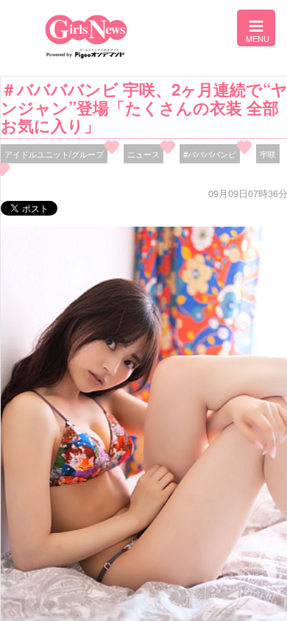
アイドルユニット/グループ (54, 154)
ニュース (143, 154)
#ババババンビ (209, 154)
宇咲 (268, 154)
